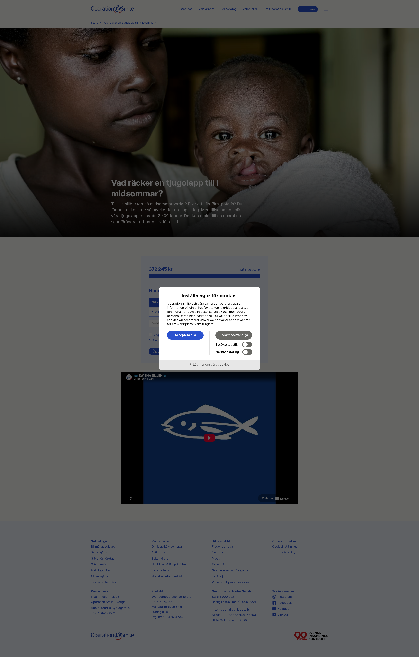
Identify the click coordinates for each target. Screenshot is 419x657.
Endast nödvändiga (233, 335)
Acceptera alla (185, 335)
